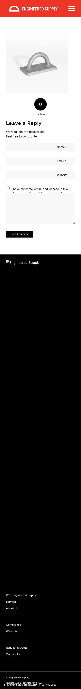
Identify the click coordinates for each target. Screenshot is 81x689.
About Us (12, 608)
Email (61, 161)
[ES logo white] (33, 8)
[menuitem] (69, 8)
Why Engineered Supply (21, 595)
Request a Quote (16, 647)
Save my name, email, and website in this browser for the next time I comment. (40, 191)
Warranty (12, 631)
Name (62, 147)
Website (62, 175)
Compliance (13, 624)
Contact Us (13, 654)
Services (11, 601)
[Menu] (69, 8)
